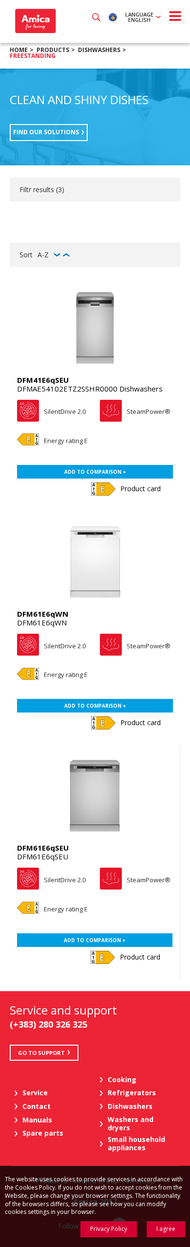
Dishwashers (99, 50)
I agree (165, 1229)
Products (53, 50)
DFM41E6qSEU (43, 380)
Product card (140, 488)
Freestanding (33, 56)
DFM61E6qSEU (43, 848)
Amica (34, 21)
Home (19, 50)
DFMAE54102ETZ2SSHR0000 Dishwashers (90, 388)
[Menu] (175, 16)
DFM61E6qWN (42, 614)
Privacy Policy (108, 1229)
